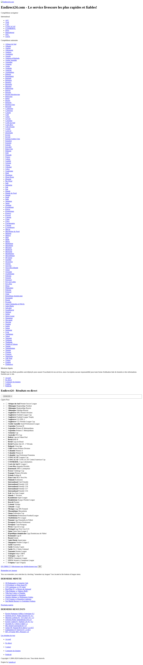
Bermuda (8, 84)
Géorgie (8, 163)
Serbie (7, 314)
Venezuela (9, 356)
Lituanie (8, 225)
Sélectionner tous (17, 566)
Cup (13, 433)
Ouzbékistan (9, 274)
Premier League (17, 551)
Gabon (7, 159)
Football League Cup (20, 415)
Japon (7, 203)
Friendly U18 (18, 486)
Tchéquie (8, 340)
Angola (8, 56)
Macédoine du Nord (12, 231)
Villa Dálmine (10, 591)
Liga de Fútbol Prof (17, 437)
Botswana (8, 96)
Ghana (7, 165)
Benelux (8, 82)
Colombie (8, 121)
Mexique (8, 248)
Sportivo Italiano (11, 597)
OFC (7, 34)
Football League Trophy (21, 417)
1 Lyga (14, 507)
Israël (7, 197)
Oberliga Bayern (18, 410)
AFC (7, 20)
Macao (7, 229)
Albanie (8, 46)
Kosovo (8, 213)
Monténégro (9, 254)
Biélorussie (9, 88)
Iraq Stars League (16, 493)
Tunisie (8, 346)
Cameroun (9, 111)
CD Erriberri (9, 585)
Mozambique (10, 256)
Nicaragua (9, 262)
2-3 (33, 618)
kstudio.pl (12, 662)
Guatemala (9, 171)
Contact (8, 384)
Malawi (8, 235)
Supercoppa (17, 540)
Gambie (8, 161)
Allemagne (9, 50)
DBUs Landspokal (19, 469)
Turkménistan (10, 348)
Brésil (7, 98)
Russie (7, 300)
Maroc (7, 241)
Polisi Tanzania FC (23, 616)
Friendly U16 (18, 491)
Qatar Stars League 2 (18, 531)
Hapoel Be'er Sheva (20, 628)
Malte (7, 239)
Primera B (15, 453)
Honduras (8, 175)
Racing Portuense (11, 614)
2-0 (30, 620)
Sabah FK (9, 628)
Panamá (8, 278)
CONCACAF (10, 26)
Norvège (8, 266)
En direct (8, 380)
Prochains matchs (7, 605)
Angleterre (9, 54)
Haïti (7, 173)
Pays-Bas (8, 284)
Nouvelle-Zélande (11, 268)
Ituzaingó (22, 595)
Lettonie (8, 217)
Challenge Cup (16, 471)
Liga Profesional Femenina (21, 455)
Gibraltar (8, 167)
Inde (6, 183)
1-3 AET (27, 630)
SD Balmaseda (10, 583)
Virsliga (14, 504)
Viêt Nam (8, 358)
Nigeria (8, 264)
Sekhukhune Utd (23, 620)
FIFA (7, 30)
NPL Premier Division (20, 413)
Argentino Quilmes (28, 601)
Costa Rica (9, 125)
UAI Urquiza (10, 599)
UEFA (7, 36)
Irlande (7, 191)
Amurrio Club (23, 583)
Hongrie (8, 179)
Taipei (7, 336)
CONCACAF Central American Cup (26, 460)
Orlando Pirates (10, 620)
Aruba (7, 66)
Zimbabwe (9, 364)
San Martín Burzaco (12, 601)
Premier (13, 502)
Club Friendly (18, 482)
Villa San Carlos (11, 593)
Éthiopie (8, 151)
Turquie (8, 350)
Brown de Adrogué (24, 589)
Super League (17, 498)
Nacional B (16, 426)
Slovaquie (8, 320)
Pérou (7, 286)
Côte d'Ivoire (10, 127)
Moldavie (8, 250)
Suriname (8, 330)
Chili (7, 115)
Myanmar (8, 258)
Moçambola (17, 511)
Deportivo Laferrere (24, 599)
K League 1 (17, 464)
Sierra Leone (9, 316)
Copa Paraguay (17, 524)
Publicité (8, 386)
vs (17, 583)
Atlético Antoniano (25, 614)
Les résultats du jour (8, 635)
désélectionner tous (30, 566)
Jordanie (8, 205)
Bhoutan (8, 86)
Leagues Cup (18, 457)
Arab (7, 22)
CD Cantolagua (10, 587)
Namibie (8, 260)
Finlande (8, 155)
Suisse (7, 328)
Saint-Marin (9, 306)
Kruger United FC (11, 622)
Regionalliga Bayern (19, 408)
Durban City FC (24, 622)
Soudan (8, 324)
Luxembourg (10, 227)
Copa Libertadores (20, 462)
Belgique (8, 80)
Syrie (7, 332)
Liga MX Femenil (18, 509)
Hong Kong (9, 177)
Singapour (9, 318)
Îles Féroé (8, 181)
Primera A (15, 451)
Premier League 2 (18, 542)
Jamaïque (8, 201)
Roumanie (9, 298)
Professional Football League (23, 516)
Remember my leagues (9, 570)
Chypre (8, 119)
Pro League (17, 518)
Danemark (9, 133)
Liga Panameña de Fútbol (20, 520)
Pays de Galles (10, 282)
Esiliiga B (14, 475)
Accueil (8, 378)
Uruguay (8, 354)
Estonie (8, 145)
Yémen (8, 360)
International (9, 32)
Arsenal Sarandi (11, 595)
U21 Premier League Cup (21, 422)
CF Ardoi (22, 587)
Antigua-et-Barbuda (12, 58)
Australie (8, 68)
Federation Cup (16, 513)
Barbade (8, 78)
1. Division (15, 495)
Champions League (17, 558)
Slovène (8, 322)
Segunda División (18, 466)
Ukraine (8, 352)
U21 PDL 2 (16, 419)
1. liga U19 (15, 556)
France (7, 157)
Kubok (13, 538)
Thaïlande (8, 342)
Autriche (8, 70)
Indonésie (8, 185)
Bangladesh (9, 76)
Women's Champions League (21, 560)
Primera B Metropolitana (21, 428)
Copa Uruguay (17, 563)
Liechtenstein (10, 223)
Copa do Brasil (15, 442)
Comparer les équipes (13, 382)
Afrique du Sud (10, 44)
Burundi (8, 107)
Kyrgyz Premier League (21, 500)
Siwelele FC (9, 624)
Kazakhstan (9, 207)
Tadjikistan (9, 334)
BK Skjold (9, 626)
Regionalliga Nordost (20, 406)
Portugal (8, 292)
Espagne (8, 143)
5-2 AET (30, 628)
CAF (7, 24)
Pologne (8, 290)
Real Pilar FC (10, 589)
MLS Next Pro (17, 477)
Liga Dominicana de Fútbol (27, 533)
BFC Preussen (21, 632)
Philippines (9, 288)
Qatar (7, 294)
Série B (13, 439)
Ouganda (8, 272)
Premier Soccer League (22, 404)
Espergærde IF (18, 626)
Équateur (8, 141)
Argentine (8, 62)
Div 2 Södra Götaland (18, 549)
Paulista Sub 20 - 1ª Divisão (20, 444)
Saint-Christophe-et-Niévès (14, 304)
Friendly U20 (18, 484)
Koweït (8, 215)
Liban (7, 219)
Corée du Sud (10, 123)
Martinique (9, 243)
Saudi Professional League (24, 424)
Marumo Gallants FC (12, 618)
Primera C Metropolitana (21, 430)
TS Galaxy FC (26, 618)
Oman (7, 270)
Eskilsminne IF (10, 630)
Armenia (8, 64)
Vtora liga (15, 446)
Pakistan (8, 276)
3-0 (25, 626)
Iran (6, 189)
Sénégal (8, 312)
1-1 (26, 624)
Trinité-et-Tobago (11, 344)
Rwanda (8, 302)
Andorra (8, 52)
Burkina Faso (10, 105)
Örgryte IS (20, 630)
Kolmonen (15, 480)
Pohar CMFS (16, 554)
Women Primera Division (19, 448)
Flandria (22, 593)
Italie (7, 199)
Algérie (8, 48)
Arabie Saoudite (11, 60)
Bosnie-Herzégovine (12, 94)
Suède (7, 326)
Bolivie (8, 90)
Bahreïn (8, 74)
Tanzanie (8, 338)
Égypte (7, 137)
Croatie (8, 129)
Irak (6, 187)
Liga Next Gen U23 (18, 529)
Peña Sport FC (22, 585)
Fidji (7, 153)
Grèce (7, 169)
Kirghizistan (9, 211)
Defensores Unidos (26, 597)
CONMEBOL (10, 28)
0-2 (33, 614)
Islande (7, 195)
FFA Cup (15, 435)
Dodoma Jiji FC (11, 616)
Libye (7, 221)
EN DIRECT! (6, 566)
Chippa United (20, 624)
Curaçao (8, 131)
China (7, 117)
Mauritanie (9, 246)
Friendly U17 (18, 489)
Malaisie (8, 233)
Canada (8, 113)
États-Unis (9, 149)
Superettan (14, 545)
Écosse (7, 135)
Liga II (14, 536)
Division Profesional (19, 522)
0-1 (32, 616)
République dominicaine (14, 296)
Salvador (8, 308)
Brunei (7, 100)
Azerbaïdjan (9, 72)
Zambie (8, 362)
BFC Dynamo (10, 632)
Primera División (17, 473)
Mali (7, 237)
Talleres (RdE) (23, 591)
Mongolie (8, 252)
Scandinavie (9, 310)
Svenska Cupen (16, 547)
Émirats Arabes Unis (12, 139)
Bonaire (8, 92)
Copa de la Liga (16, 527)
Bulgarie (8, 103)
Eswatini (8, 147)
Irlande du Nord (11, 193)
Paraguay (8, 280)
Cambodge (9, 109)
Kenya (7, 209)
